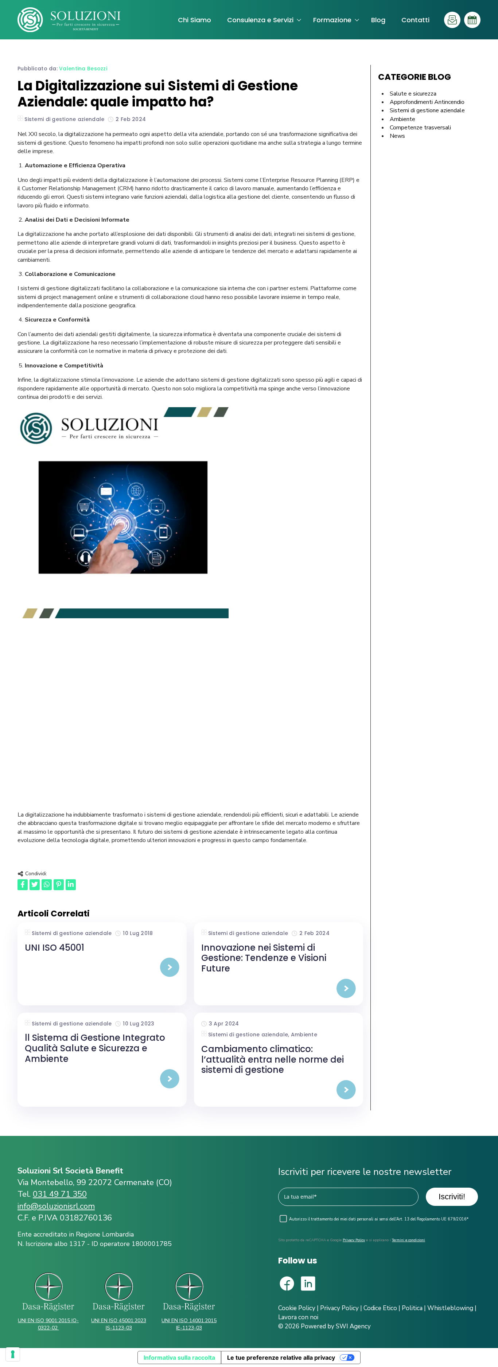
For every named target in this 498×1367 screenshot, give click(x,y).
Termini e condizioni (408, 1240)
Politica (412, 1308)
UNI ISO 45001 (54, 948)
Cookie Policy (296, 1308)
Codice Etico (380, 1308)
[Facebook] (287, 1284)
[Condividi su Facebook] (22, 884)
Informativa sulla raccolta (179, 1357)
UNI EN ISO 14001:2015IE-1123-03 (189, 1324)
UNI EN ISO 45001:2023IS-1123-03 (118, 1324)
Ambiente (304, 1034)
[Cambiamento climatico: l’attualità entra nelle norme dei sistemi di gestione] (278, 1089)
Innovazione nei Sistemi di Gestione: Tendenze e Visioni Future (263, 958)
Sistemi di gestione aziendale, (249, 1034)
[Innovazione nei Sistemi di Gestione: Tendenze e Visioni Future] (278, 988)
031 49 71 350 (60, 1194)
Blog (378, 19)
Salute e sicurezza (413, 94)
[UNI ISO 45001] (102, 967)
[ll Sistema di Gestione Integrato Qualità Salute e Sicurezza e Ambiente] (102, 1078)
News (397, 136)
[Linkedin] (308, 1284)
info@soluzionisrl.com (56, 1206)
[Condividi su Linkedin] (71, 884)
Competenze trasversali (420, 128)
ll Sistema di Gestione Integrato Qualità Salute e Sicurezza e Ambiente (95, 1048)
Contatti (415, 19)
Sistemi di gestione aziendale (64, 119)
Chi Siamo (194, 19)
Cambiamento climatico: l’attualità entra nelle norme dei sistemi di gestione (272, 1059)
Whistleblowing (450, 1308)
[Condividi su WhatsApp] (47, 884)
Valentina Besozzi (83, 68)
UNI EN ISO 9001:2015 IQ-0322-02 (48, 1324)
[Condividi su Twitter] (35, 884)
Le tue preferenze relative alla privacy (281, 1357)
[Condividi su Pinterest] (59, 884)
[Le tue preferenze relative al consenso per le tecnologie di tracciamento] (13, 1354)
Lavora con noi (298, 1317)
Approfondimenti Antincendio (427, 102)
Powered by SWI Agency (336, 1326)
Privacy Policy (354, 1240)
